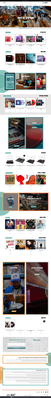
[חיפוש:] (10, 2)
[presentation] (10, 2)
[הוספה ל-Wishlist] (45, 34)
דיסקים (41, 372)
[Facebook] (48, 392)
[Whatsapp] (40, 392)
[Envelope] (37, 392)
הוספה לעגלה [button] (41, 48)
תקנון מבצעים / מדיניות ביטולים (27, 395)
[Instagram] (44, 392)
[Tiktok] (42, 392)
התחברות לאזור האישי (45, 394)
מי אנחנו (47, 395)
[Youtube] (46, 392)
